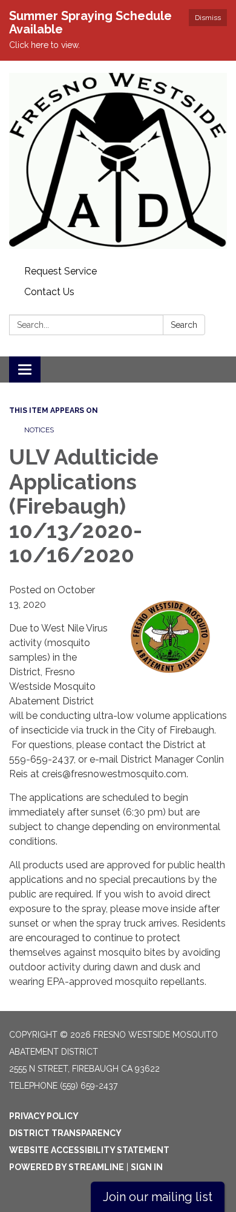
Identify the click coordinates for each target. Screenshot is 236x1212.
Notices (39, 430)
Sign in (147, 1167)
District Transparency (65, 1133)
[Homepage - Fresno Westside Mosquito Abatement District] (118, 161)
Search (184, 325)
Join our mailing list (157, 1197)
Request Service (60, 271)
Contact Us (49, 292)
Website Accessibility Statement (89, 1150)
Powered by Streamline (66, 1167)
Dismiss (208, 17)
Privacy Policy (44, 1116)
